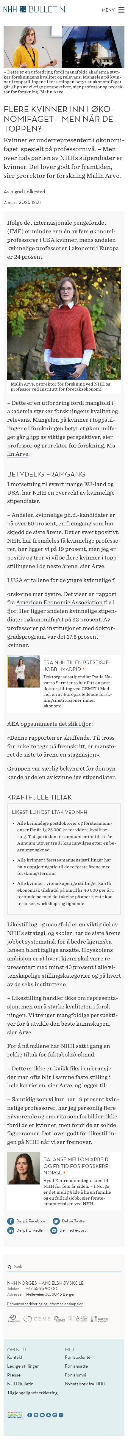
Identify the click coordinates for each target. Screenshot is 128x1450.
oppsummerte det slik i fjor (56, 724)
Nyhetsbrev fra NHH (85, 1384)
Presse (14, 1375)
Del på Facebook (31, 1221)
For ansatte (76, 1366)
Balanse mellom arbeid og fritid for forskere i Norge (77, 1166)
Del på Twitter (74, 1221)
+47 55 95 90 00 (41, 1288)
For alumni (75, 1375)
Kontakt (14, 1357)
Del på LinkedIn (29, 1230)
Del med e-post (73, 1230)
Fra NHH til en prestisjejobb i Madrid (76, 665)
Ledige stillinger (23, 1366)
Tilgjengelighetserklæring (32, 1392)
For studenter (78, 1357)
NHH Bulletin (20, 1384)
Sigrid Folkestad (27, 191)
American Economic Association (59, 602)
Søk (112, 1265)
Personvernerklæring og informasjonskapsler (45, 1303)
